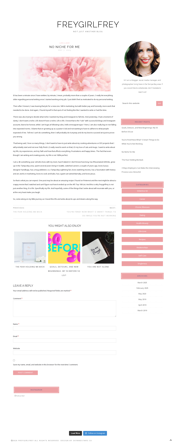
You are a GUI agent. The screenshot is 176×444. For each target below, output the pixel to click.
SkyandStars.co (82, 440)
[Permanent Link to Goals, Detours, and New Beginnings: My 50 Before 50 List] (64, 262)
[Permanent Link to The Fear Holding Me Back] (30, 262)
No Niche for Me (128, 152)
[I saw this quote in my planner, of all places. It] (123, 419)
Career (142, 199)
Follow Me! (20, 396)
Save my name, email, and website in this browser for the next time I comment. (45, 364)
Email (16, 336)
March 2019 (142, 310)
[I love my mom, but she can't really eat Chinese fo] (17, 419)
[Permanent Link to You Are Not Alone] (98, 262)
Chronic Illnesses (142, 207)
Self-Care (142, 255)
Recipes (142, 239)
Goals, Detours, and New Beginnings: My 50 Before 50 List (64, 271)
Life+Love (65, 43)
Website (16, 348)
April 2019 (142, 305)
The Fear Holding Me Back (30, 267)
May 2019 (142, 299)
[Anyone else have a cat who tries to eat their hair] (159, 419)
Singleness (142, 263)
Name (16, 324)
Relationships (142, 247)
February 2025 (142, 288)
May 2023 (142, 293)
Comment (17, 298)
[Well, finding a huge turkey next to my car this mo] (88, 419)
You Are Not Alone (98, 267)
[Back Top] (171, 440)
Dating (142, 215)
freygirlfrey (88, 24)
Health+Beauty (142, 223)
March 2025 (142, 282)
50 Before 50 (142, 191)
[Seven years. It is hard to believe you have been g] (52, 419)
